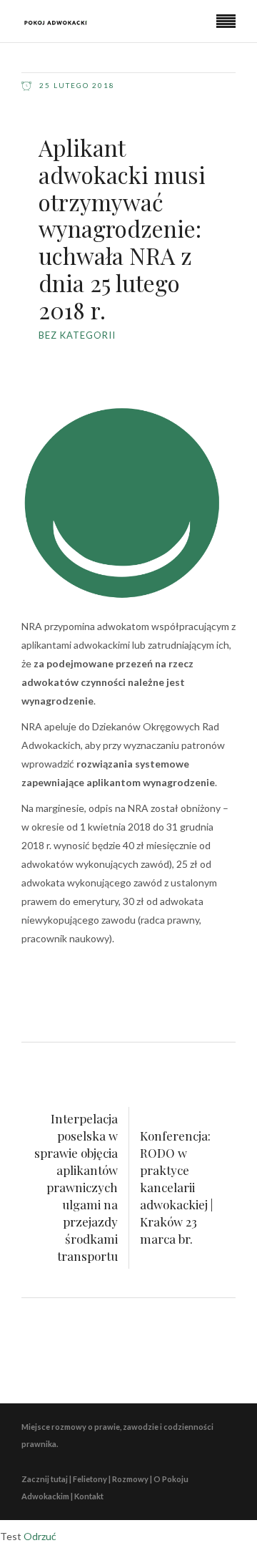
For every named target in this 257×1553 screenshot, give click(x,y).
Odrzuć (40, 1536)
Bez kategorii (77, 335)
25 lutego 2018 (75, 85)
